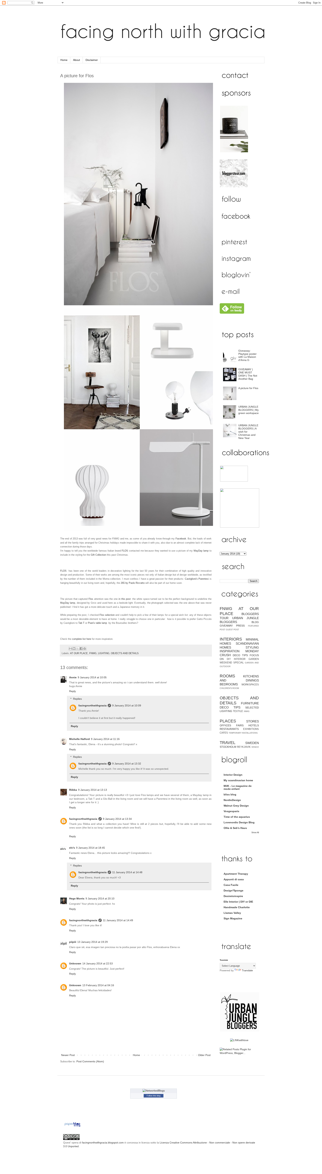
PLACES (228, 721)
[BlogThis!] (74, 648)
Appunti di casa (234, 879)
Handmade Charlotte (237, 907)
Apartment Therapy (236, 873)
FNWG (93, 653)
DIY (229, 659)
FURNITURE (250, 703)
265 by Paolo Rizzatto (133, 583)
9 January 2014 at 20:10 (100, 898)
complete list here (81, 639)
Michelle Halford (79, 738)
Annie (73, 677)
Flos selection (107, 615)
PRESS (240, 625)
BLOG (255, 622)
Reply (72, 691)
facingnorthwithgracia (92, 705)
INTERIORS (231, 639)
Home (63, 59)
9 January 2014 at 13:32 (126, 763)
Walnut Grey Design (236, 805)
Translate (247, 970)
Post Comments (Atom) (90, 1061)
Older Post (204, 1055)
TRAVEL (227, 742)
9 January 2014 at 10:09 (126, 705)
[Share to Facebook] (81, 648)
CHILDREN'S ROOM (229, 688)
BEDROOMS (229, 684)
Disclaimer (92, 59)
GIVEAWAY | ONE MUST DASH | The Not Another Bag (247, 374)
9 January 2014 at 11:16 (105, 738)
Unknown (75, 963)
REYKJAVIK (244, 747)
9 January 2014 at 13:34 (117, 818)
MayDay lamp (201, 550)
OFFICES (225, 725)
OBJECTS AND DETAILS (125, 653)
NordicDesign (232, 800)
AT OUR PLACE (79, 653)
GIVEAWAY (226, 625)
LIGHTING (103, 653)
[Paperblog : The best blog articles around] (72, 1126)
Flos (91, 599)
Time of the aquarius (237, 816)
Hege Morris (76, 898)
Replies (77, 698)
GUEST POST (232, 629)
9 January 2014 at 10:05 (92, 677)
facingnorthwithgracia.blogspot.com (103, 1142)
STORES (252, 721)
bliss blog (230, 794)
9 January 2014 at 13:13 (92, 789)
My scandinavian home (238, 780)
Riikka (73, 789)
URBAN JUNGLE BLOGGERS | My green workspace (248, 410)
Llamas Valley (232, 912)
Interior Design (233, 774)
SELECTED (252, 707)
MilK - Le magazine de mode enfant (238, 787)
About (76, 59)
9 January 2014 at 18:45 (90, 847)
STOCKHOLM (228, 746)
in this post (125, 599)
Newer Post (68, 1055)
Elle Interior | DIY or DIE (238, 901)
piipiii (72, 941)
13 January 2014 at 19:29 (92, 941)
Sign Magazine (233, 918)
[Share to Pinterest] (84, 648)
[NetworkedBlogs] (154, 1090)
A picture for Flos (248, 388)
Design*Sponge (233, 890)
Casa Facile (231, 884)
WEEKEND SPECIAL (232, 662)
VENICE (255, 747)
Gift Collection (98, 554)
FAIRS (240, 725)
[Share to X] (77, 648)
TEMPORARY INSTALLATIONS (243, 733)
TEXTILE (238, 711)
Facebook (181, 538)
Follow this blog (153, 1096)
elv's (72, 847)
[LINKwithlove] (239, 1040)
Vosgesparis (231, 811)
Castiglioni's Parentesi (197, 578)
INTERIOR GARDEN (246, 659)
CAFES (224, 733)
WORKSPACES (250, 684)
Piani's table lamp (97, 623)
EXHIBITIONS (251, 729)
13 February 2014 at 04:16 (98, 985)
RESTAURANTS (229, 728)
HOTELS (253, 725)
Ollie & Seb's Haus (235, 827)
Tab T (81, 623)
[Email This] (70, 648)
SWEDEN (252, 743)
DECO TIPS (240, 655)
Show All (255, 832)
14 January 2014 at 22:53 (97, 963)
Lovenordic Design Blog (239, 822)
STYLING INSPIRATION (239, 649)
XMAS (246, 711)
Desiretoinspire (233, 896)
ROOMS (227, 676)
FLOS (125, 550)
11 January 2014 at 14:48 (127, 872)
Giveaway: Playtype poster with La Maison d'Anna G (247, 355)
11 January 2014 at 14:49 (118, 920)
